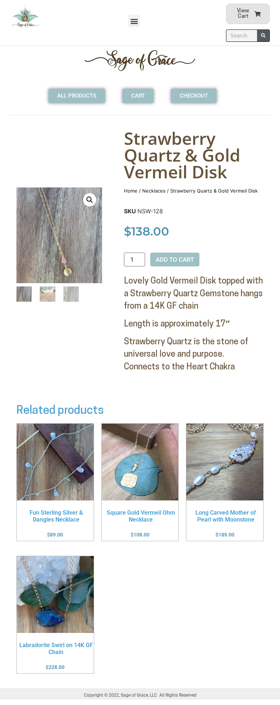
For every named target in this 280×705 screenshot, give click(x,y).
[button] (134, 21)
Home (130, 191)
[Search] (263, 35)
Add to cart (175, 259)
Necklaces (154, 191)
